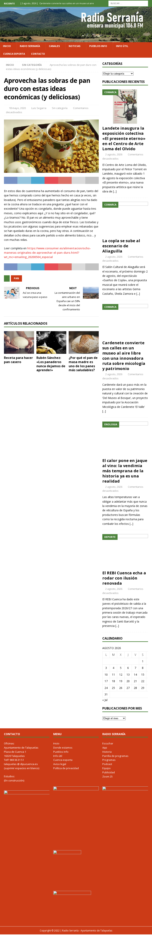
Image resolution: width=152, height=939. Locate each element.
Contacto (38, 53)
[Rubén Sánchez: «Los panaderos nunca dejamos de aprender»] (51, 342)
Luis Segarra (38, 108)
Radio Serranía (30, 46)
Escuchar (107, 743)
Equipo (106, 768)
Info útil (122, 46)
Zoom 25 (107, 776)
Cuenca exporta (14, 53)
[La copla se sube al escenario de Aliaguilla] (125, 219)
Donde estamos (62, 747)
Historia (107, 751)
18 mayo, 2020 (17, 108)
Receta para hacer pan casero (18, 360)
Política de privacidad (66, 768)
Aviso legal (59, 764)
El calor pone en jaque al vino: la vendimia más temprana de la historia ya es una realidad (124, 471)
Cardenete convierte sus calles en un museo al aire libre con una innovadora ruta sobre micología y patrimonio (123, 355)
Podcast (107, 764)
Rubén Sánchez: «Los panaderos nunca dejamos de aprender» (50, 364)
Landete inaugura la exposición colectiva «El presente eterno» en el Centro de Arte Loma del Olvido (123, 138)
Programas (109, 760)
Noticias (74, 46)
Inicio (7, 46)
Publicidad (108, 772)
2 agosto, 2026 (113, 154)
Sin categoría (59, 108)
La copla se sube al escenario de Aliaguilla (121, 246)
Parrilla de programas (115, 756)
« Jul (104, 700)
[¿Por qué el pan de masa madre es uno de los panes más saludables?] (84, 342)
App (104, 747)
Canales (54, 46)
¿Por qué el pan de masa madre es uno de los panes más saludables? (83, 364)
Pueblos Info (98, 46)
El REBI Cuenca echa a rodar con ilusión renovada (124, 578)
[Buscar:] (128, 3)
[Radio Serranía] (76, 40)
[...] (115, 191)
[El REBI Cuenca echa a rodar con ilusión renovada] (125, 551)
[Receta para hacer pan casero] (19, 342)
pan (16, 278)
